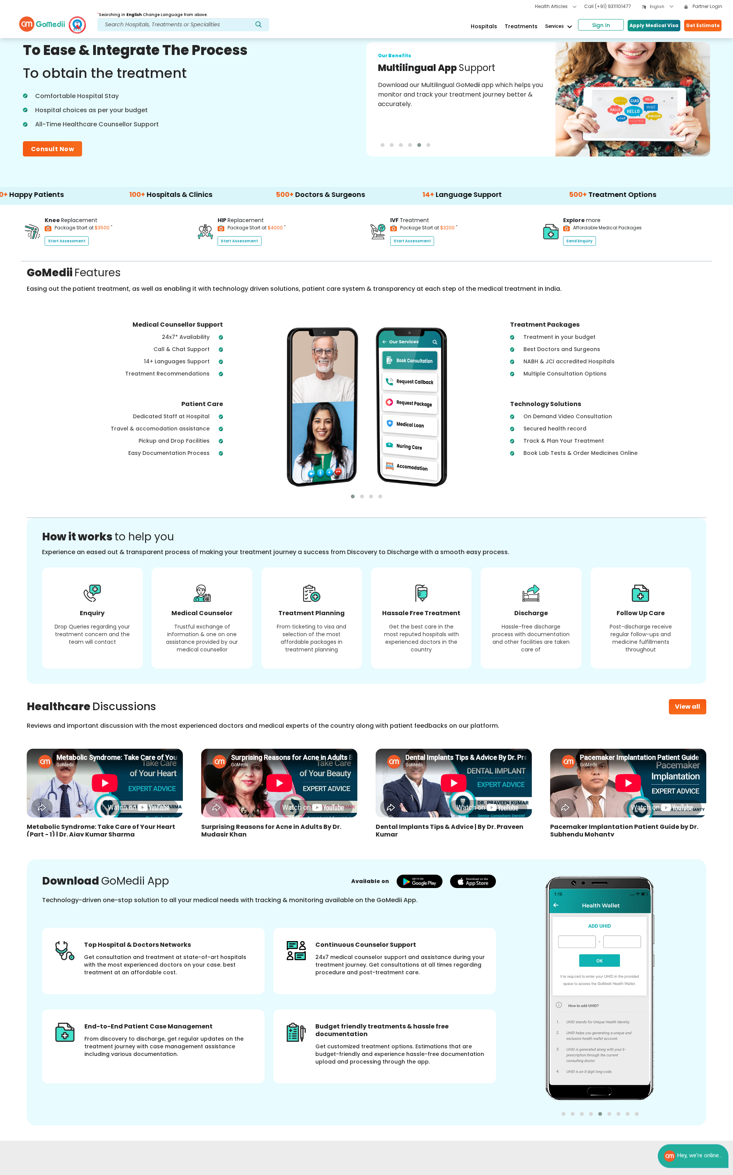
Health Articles (552, 6)
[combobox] (661, 7)
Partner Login (706, 6)
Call (607, 6)
